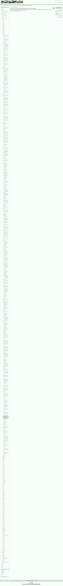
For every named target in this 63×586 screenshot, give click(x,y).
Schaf (4, 527)
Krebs (4, 494)
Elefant (4, 460)
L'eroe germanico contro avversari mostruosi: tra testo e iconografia (6, 402)
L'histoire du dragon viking (6, 425)
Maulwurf (4, 503)
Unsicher (4, 559)
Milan (3, 506)
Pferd (3, 518)
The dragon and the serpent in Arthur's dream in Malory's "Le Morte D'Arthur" (6, 219)
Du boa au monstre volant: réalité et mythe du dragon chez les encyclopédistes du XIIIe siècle (6, 413)
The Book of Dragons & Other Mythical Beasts (6, 110)
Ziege (3, 556)
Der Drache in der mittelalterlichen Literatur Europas (5, 170)
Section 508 (24, 584)
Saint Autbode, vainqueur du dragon (6, 430)
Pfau (3, 517)
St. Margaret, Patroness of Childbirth (6, 298)
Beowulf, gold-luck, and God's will (6, 311)
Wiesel (4, 552)
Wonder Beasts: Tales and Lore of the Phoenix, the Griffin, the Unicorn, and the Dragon (6, 113)
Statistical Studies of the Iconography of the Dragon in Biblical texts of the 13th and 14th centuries (6, 99)
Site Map (56, 0)
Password (3, 572)
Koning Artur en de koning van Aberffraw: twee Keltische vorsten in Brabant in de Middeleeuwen (6, 351)
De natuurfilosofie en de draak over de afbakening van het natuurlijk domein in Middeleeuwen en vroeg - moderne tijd (6, 79)
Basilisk (4, 26)
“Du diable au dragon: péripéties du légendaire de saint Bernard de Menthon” (6, 136)
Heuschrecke (4, 483)
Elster (4, 461)
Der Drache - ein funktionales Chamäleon (5, 206)
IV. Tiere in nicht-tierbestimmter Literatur (5, 15)
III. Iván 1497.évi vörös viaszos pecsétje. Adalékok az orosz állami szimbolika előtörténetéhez (6, 272)
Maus (3, 504)
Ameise (4, 23)
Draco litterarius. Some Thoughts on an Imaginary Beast (6, 145)
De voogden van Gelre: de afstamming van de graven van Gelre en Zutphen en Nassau (6, 318)
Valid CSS (35, 584)
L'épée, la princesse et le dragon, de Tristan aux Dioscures (6, 182)
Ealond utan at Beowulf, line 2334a (6, 240)
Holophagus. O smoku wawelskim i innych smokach (6, 433)
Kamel (4, 491)
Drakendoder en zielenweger (5, 332)
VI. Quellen (4, 560)
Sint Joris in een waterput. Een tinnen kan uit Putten (6, 225)
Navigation (3, 7)
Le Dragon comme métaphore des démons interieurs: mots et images (6, 417)
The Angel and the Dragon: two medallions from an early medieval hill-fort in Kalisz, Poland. (6, 372)
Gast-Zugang (59, 15)
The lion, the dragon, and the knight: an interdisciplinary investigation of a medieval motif (6, 324)
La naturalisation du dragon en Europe (6, 139)
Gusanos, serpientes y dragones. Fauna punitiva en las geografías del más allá (6, 173)
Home (4, 5)
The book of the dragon (6, 35)
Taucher (4, 545)
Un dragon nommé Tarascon (6, 419)
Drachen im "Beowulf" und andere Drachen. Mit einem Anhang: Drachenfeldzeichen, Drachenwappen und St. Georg (6, 84)
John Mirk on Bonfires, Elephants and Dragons (6, 124)
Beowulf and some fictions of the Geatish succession (6, 283)
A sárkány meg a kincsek (5, 398)
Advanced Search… (60, 2)
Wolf (3, 553)
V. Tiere (10, 5)
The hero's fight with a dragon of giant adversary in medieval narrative (6, 441)
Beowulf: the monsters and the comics (6, 235)
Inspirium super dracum (5, 391)
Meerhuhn (4, 505)
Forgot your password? (4, 576)
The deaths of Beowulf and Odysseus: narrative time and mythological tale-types (6, 233)
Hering (4, 482)
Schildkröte (4, 528)
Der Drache (5, 67)
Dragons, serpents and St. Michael (6, 42)
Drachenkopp (5, 66)
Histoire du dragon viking (6, 52)
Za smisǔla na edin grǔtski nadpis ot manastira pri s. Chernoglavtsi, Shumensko (6, 314)
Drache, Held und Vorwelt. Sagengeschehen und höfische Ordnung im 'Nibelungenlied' (6, 127)
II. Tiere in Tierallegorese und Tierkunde (5, 12)
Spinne (4, 541)
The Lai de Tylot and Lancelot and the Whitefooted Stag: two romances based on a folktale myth (6, 406)
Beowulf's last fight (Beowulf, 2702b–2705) (6, 230)
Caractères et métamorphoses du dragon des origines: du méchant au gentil (6, 280)
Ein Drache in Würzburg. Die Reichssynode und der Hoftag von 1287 (6, 184)
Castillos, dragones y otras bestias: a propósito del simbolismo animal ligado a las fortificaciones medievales (6, 177)
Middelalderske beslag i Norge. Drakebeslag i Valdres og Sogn (6, 389)
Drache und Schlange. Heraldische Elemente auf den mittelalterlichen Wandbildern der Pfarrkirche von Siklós (6, 201)
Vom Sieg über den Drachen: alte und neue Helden (6, 161)
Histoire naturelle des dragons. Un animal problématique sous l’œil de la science (6, 133)
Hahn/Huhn (4, 480)
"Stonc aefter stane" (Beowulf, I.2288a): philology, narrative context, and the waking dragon (6, 243)
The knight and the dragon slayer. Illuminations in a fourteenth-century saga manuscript (6, 215)
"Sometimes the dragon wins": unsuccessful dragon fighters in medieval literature (6, 335)
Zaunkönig (4, 555)
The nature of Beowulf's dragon (5, 163)
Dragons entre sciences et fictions (6, 158)
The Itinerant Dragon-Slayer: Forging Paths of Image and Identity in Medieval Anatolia (6, 117)
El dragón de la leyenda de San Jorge (6, 37)
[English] (53, 8)
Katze (4, 492)
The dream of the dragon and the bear (6, 54)
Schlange (4, 529)
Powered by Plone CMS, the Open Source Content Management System (31, 582)
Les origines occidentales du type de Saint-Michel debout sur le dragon (6, 39)
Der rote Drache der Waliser (6, 208)
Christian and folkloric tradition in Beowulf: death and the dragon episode (6, 376)
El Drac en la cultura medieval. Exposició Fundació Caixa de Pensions (6, 49)
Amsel (4, 24)
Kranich (4, 493)
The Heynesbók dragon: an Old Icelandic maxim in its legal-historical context (6, 328)
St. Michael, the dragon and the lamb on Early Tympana (6, 88)
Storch (4, 542)
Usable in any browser (38, 584)
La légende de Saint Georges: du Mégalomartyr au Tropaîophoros (6, 360)
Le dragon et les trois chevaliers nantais (6, 435)
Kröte (3, 496)
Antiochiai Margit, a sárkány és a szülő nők (6, 338)
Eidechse (4, 457)
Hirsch (4, 484)
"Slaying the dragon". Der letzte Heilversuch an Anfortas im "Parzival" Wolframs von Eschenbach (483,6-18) (6, 291)
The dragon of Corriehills (5, 331)
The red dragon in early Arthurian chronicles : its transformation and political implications (6, 227)
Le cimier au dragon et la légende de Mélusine (6, 69)
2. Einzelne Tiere (13, 5)
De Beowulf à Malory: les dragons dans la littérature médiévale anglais (6, 409)
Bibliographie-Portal (12, 2)
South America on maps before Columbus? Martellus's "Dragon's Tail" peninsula (6, 296)
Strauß (4, 543)
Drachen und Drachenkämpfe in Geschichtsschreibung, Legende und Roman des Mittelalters (6, 151)
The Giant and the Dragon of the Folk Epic (6, 446)
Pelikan (4, 516)
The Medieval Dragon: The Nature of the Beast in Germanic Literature (6, 105)
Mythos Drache (5, 204)
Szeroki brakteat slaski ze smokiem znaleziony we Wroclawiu (6, 248)
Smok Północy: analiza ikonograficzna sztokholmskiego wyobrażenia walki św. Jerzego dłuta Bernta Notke (6, 395)
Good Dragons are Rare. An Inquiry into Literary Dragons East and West (6, 142)
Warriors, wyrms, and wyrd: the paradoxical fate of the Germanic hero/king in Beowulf (6, 347)
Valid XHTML (31, 584)
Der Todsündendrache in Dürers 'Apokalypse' (6, 148)
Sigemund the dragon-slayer (6, 428)
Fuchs (4, 472)
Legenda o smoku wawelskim (5, 443)
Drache (16, 5)
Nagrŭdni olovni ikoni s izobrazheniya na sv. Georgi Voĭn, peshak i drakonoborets (6, 259)
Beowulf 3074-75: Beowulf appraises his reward (6, 238)
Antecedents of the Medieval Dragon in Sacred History (6, 102)
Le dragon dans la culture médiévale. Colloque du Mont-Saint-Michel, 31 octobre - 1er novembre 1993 (5, 166)
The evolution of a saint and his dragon (6, 57)
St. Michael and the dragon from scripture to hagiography (6, 76)
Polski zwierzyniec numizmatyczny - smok (6, 321)
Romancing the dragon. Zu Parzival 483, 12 (6, 385)
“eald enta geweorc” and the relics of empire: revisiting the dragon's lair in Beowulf (6, 341)
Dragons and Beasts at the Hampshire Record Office (6, 96)
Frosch (4, 471)
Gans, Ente (4, 473)
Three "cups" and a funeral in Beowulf (6, 261)
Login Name (3, 570)
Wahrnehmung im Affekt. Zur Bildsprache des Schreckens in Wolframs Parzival (6, 155)
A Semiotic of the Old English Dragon (6, 426)
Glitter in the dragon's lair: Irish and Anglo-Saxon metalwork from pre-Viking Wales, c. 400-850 (6, 211)
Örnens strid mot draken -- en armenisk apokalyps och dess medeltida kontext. (6, 363)
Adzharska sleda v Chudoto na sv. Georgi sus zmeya (6, 255)
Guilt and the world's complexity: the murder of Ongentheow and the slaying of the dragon (6, 437)
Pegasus (4, 515)
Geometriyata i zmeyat (6, 301)
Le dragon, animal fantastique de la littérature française (6, 71)
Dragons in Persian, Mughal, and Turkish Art (6, 120)
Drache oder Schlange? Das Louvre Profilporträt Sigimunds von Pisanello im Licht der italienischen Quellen (6, 194)
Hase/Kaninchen (5, 481)
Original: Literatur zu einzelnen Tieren (5, 558)
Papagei (4, 514)
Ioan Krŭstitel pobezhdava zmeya (6, 246)
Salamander (4, 526)
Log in (61, 4)
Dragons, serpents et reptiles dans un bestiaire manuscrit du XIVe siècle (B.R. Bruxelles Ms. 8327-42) (6, 91)
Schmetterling (4, 530)
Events (3, 567)
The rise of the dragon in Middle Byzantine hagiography (6, 222)
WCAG (28, 584)
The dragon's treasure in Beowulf (6, 387)
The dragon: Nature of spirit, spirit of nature (6, 59)
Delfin (3, 33)
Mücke (4, 507)
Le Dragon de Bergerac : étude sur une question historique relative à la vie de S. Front (6, 449)
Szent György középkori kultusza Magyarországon (6, 369)
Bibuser (11, 11)
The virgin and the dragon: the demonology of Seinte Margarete (6, 422)
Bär (3, 25)
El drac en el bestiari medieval (6, 108)
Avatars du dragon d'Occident (6, 73)
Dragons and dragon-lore (6, 61)
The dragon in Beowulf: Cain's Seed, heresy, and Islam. (6, 344)
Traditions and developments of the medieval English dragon (6, 64)
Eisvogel (4, 459)
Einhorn (4, 458)
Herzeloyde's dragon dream (6, 56)
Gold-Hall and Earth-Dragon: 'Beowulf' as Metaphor (6, 367)
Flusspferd (4, 470)
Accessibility (58, 0)
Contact (61, 0)
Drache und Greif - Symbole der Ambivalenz (6, 198)
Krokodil (4, 495)
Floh (3, 469)
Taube (4, 544)
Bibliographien (7, 5)
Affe (3, 22)
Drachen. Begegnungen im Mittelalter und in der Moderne (6, 452)
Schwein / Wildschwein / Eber (5, 535)
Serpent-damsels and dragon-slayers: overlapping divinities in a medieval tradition (6, 252)
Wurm (4, 554)
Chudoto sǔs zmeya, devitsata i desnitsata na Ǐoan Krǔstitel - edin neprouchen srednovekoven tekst (6, 287)
